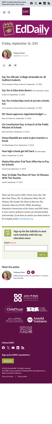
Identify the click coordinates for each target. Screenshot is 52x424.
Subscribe (8, 361)
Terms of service (7, 376)
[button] (9, 65)
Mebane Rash (19, 53)
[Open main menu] (4, 12)
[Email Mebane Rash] (28, 272)
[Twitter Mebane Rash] (33, 272)
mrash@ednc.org (25, 219)
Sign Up (42, 254)
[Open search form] (9, 12)
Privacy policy (22, 376)
